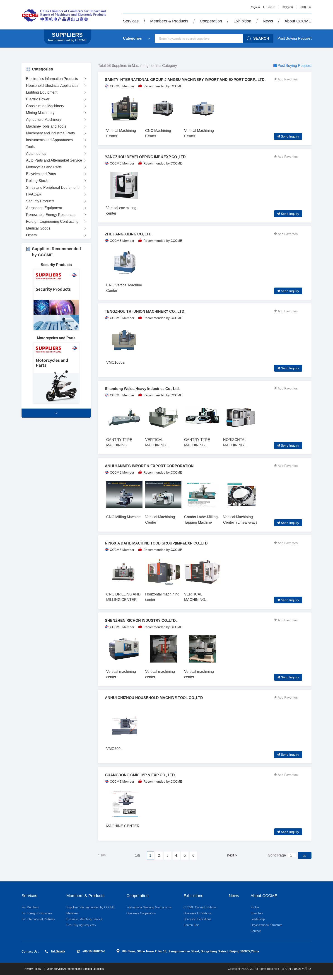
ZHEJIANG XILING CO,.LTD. (128, 234)
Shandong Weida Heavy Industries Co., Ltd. (142, 389)
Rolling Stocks (37, 181)
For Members (30, 907)
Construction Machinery (45, 106)
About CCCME (298, 21)
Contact (256, 931)
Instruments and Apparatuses (49, 140)
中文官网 (287, 7)
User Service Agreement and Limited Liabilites (75, 968)
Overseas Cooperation (141, 913)
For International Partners (38, 919)
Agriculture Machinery (43, 119)
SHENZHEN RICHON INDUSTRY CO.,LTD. (141, 620)
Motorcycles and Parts (44, 167)
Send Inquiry (290, 136)
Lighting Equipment (41, 92)
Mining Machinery (40, 113)
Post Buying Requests (81, 925)
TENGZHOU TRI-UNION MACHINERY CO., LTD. (145, 311)
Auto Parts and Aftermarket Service (54, 160)
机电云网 (306, 7)
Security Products (40, 201)
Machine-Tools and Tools (46, 126)
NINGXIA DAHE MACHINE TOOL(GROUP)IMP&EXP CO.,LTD (156, 543)
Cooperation (211, 21)
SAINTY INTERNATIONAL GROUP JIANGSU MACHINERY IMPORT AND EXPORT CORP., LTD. (185, 80)
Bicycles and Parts (41, 174)
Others (31, 235)
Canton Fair (191, 925)
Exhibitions (193, 895)
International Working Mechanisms (149, 907)
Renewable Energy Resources (50, 215)
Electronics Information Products (52, 79)
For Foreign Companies (37, 913)
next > (232, 855)
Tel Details (58, 951)
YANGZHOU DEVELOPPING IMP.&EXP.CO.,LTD (145, 157)
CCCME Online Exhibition (200, 907)
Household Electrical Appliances (52, 85)
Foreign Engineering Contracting (52, 221)
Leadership (258, 919)
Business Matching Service (84, 919)
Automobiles (36, 153)
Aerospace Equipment (44, 208)
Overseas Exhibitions (197, 913)
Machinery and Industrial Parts (50, 133)
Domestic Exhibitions (197, 919)
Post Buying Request (294, 38)
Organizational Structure (266, 925)
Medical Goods (38, 228)
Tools (30, 147)
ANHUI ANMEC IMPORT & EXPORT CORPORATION (149, 466)
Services (131, 21)
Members (72, 913)
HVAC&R (33, 194)
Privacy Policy (33, 968)
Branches (257, 913)
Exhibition (242, 21)
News (268, 21)
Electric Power (37, 99)
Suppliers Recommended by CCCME (90, 907)
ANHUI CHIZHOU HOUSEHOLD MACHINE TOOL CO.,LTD (154, 698)
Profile (255, 907)
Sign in (255, 7)
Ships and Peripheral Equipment (52, 187)
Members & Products (169, 21)
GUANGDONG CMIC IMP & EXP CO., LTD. (140, 775)
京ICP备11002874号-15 (296, 968)
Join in (271, 7)
